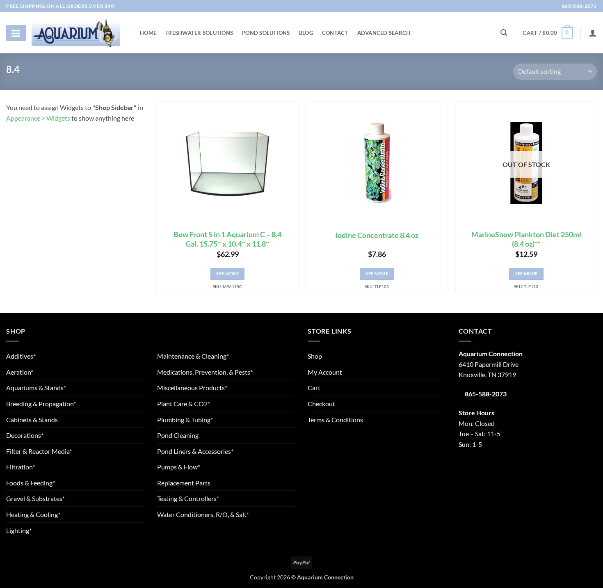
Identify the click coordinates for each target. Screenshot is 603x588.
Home (148, 33)
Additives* (21, 356)
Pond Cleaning (178, 435)
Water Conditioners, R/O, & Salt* (203, 514)
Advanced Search (384, 33)
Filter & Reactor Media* (39, 451)
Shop (315, 356)
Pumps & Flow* (178, 467)
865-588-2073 (579, 6)
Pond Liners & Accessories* (195, 451)
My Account (325, 372)
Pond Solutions (266, 33)
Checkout (321, 403)
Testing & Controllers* (188, 498)
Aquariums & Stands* (36, 387)
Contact (335, 33)
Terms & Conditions (335, 419)
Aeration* (19, 372)
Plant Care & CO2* (183, 403)
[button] (548, 32)
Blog (306, 33)
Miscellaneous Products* (192, 387)
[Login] (593, 33)
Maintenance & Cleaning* (193, 356)
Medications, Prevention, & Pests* (205, 372)
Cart (314, 387)
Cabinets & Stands (32, 419)
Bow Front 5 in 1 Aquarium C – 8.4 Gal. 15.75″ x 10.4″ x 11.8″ (227, 239)
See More (227, 273)
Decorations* (24, 435)
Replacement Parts (183, 483)
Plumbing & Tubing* (185, 419)
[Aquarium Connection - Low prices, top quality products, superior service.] (76, 32)
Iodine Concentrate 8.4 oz (376, 235)
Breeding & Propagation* (41, 403)
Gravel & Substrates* (35, 498)
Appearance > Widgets (38, 118)
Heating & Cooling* (33, 514)
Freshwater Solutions (199, 33)
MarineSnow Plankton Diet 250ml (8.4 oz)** (526, 239)
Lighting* (19, 530)
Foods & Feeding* (30, 483)
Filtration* (20, 467)
